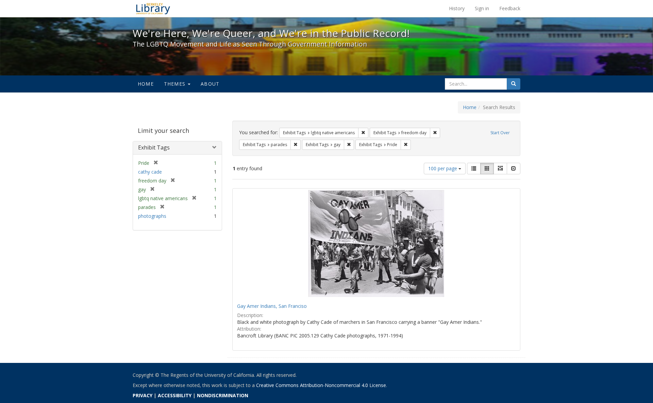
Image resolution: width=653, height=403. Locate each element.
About (210, 84)
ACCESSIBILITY (174, 395)
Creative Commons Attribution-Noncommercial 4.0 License (321, 385)
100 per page (443, 168)
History (457, 8)
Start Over (500, 133)
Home (146, 84)
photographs (152, 216)
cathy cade (150, 172)
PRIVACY (142, 395)
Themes (175, 84)
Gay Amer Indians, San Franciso (272, 306)
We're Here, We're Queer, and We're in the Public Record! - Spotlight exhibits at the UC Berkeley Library (153, 8)
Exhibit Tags (154, 147)
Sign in (482, 8)
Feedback (509, 8)
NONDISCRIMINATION (222, 395)
